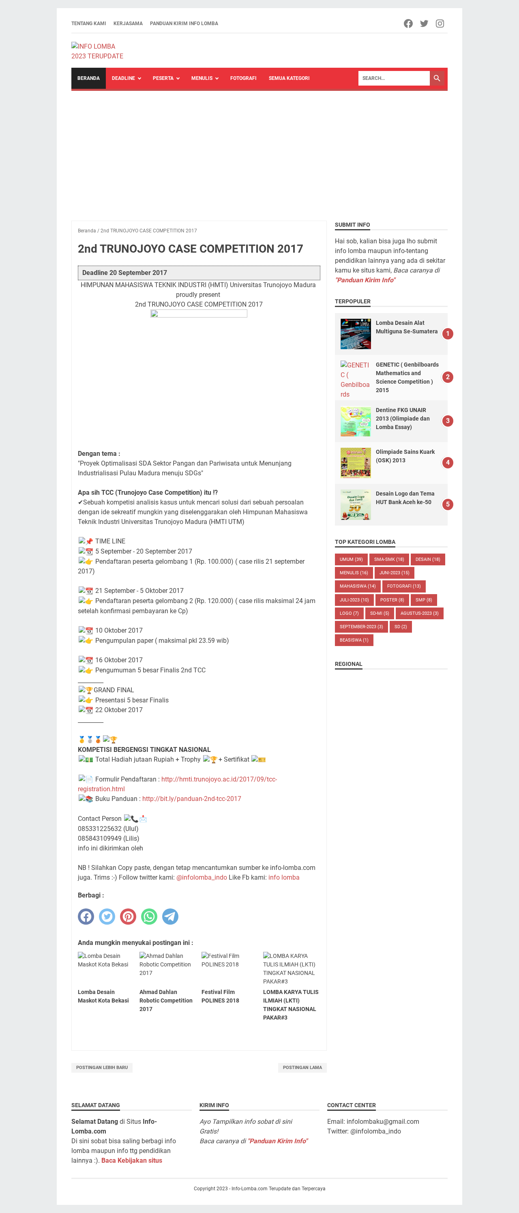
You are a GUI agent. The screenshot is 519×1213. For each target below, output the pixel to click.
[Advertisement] (259, 151)
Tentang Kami (88, 23)
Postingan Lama (302, 1067)
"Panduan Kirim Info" (365, 280)
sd (401, 626)
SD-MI (379, 613)
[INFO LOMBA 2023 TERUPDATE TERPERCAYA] (101, 51)
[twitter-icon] (425, 23)
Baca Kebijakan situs (131, 1160)
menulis (354, 572)
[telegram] (170, 916)
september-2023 (361, 626)
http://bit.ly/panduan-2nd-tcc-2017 (191, 799)
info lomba (284, 877)
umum (351, 559)
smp (424, 600)
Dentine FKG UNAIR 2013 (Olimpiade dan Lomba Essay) (403, 418)
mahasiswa (358, 586)
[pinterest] (128, 916)
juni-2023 (395, 572)
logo (349, 613)
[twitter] (107, 916)
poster (392, 600)
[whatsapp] (149, 916)
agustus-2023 (420, 613)
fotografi (404, 586)
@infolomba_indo (201, 877)
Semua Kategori (289, 78)
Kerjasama (128, 23)
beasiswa (354, 640)
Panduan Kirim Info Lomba (184, 23)
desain (428, 559)
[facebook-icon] (409, 23)
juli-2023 (354, 600)
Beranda (88, 78)
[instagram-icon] (440, 23)
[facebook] (86, 916)
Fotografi (243, 78)
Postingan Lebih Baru (102, 1067)
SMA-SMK (389, 559)
